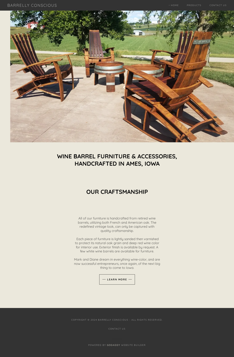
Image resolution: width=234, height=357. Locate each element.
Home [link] (175, 5)
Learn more (117, 279)
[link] (32, 5)
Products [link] (194, 5)
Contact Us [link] (218, 5)
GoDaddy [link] (113, 345)
